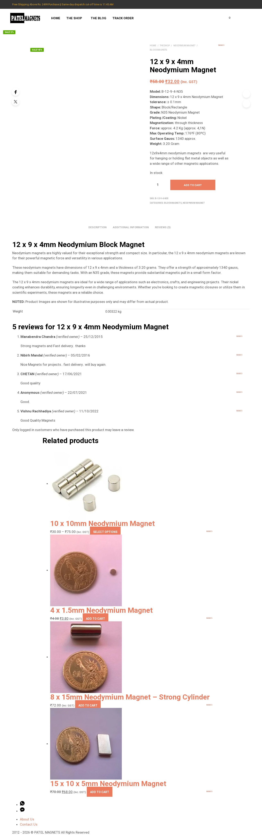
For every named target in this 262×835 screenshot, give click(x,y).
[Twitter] (15, 102)
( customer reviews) (224, 47)
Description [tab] (97, 227)
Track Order (123, 18)
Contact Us (28, 824)
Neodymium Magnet (184, 45)
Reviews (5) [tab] (163, 227)
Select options (105, 532)
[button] (227, 18)
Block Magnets (158, 50)
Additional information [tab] (131, 227)
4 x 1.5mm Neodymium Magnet (101, 610)
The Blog (98, 18)
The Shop (74, 18)
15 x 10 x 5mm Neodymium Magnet (108, 783)
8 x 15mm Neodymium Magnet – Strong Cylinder (130, 697)
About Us (27, 819)
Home (55, 18)
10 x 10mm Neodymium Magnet (102, 523)
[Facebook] (15, 92)
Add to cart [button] (95, 618)
